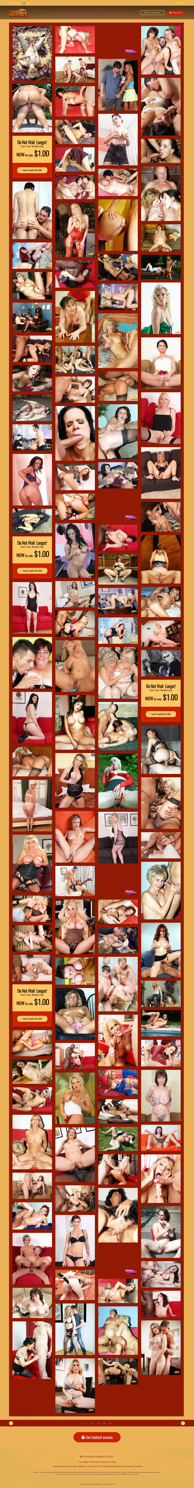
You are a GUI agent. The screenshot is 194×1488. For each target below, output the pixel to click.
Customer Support (72, 1466)
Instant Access (104, 1462)
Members (86, 1462)
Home (80, 1462)
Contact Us (90, 1466)
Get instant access (177, 12)
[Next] (183, 1423)
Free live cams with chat (153, 13)
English (28, 3)
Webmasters (82, 1466)
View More (113, 1462)
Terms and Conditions (59, 1466)
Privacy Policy (138, 1466)
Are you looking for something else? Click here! (98, 1456)
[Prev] (11, 1423)
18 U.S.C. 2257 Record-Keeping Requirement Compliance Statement (114, 1466)
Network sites (16, 3)
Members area (180, 3)
